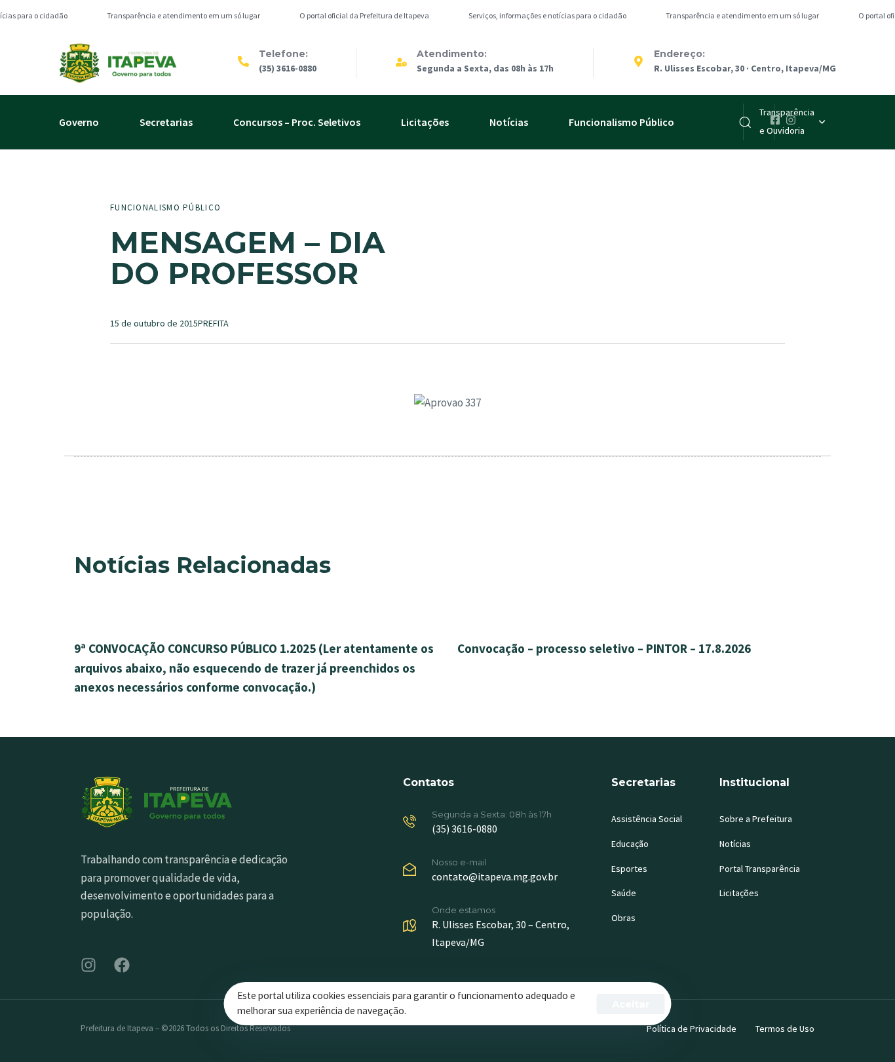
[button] (792, 122)
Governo (79, 121)
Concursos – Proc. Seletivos (296, 121)
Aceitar (631, 1004)
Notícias (508, 121)
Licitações (425, 121)
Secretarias (166, 121)
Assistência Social (646, 819)
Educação (630, 844)
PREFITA (213, 323)
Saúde (623, 893)
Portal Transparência (759, 869)
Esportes (629, 869)
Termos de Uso (784, 1028)
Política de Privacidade (691, 1028)
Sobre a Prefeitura (755, 819)
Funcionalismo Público (621, 121)
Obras (623, 918)
